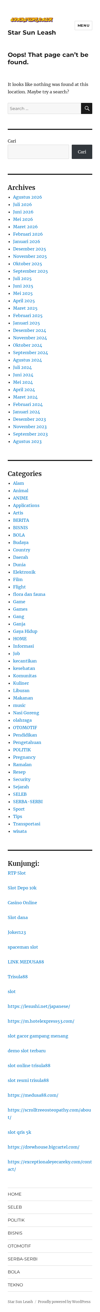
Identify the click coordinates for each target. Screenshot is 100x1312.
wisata (20, 831)
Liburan (21, 690)
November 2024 (30, 337)
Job (16, 653)
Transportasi (26, 823)
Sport (19, 809)
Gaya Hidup (25, 631)
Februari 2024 (28, 404)
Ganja (19, 624)
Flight (19, 586)
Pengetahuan (27, 742)
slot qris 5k (19, 1132)
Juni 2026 (23, 211)
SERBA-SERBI (28, 801)
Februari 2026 (28, 234)
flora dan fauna (29, 594)
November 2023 (30, 426)
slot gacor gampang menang (38, 1036)
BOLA (19, 535)
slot (12, 991)
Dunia (19, 564)
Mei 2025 (23, 293)
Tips (17, 816)
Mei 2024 (23, 382)
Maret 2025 (25, 308)
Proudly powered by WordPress (64, 1302)
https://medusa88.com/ (33, 1095)
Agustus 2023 (27, 441)
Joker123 (17, 932)
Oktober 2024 (27, 345)
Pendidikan (25, 735)
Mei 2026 (23, 219)
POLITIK (22, 749)
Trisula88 (18, 976)
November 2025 (30, 256)
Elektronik (24, 572)
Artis (18, 512)
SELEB (20, 794)
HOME (20, 638)
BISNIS (20, 527)
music (19, 705)
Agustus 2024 (27, 360)
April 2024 (24, 389)
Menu (83, 25)
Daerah (20, 557)
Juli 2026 (22, 204)
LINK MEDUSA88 (26, 961)
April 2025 (24, 300)
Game (19, 601)
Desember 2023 (29, 419)
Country (21, 549)
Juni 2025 (23, 286)
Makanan (23, 698)
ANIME (20, 498)
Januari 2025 (26, 323)
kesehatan (24, 668)
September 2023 (30, 434)
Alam (18, 483)
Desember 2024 (29, 330)
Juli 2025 (22, 278)
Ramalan (22, 764)
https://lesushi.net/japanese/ (39, 1006)
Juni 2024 (23, 374)
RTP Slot (17, 873)
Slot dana (18, 917)
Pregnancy (24, 757)
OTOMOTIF (25, 727)
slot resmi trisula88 (28, 1080)
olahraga (22, 720)
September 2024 (30, 352)
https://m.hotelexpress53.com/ (41, 1021)
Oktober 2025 (27, 263)
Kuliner (21, 683)
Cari (12, 141)
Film (18, 579)
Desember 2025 (29, 249)
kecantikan (25, 661)
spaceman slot (23, 947)
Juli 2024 (22, 367)
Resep (19, 772)
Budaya (21, 542)
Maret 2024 (25, 397)
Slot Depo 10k (22, 887)
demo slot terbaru (27, 1050)
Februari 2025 (28, 315)
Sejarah (21, 786)
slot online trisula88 (29, 1065)
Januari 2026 (26, 241)
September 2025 (30, 271)
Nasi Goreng (26, 712)
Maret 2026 (25, 226)
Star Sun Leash (32, 32)
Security (21, 779)
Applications (26, 505)
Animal (20, 490)
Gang (18, 616)
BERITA (21, 520)
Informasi (23, 646)
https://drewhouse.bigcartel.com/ (43, 1147)
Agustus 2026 (27, 197)
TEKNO (15, 1284)
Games (20, 609)
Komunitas (25, 675)
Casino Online (22, 902)
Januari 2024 (26, 411)
